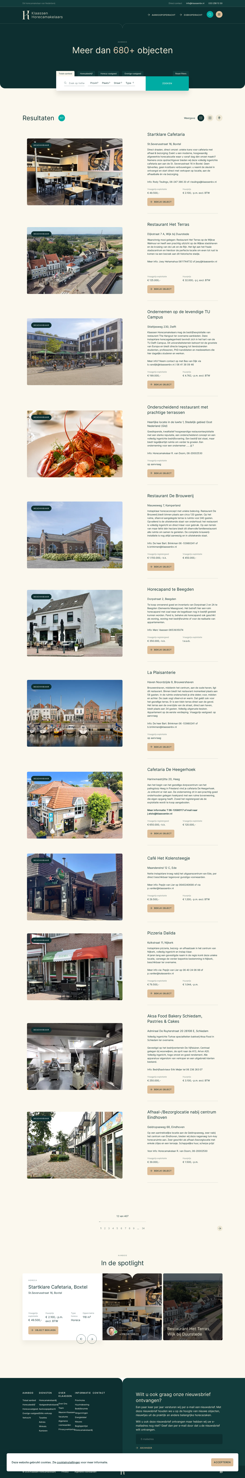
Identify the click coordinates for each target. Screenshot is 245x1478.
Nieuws (78, 1421)
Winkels (42, 1426)
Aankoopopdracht (47, 1409)
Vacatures (63, 1416)
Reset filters (180, 73)
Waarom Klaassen (66, 1412)
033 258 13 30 (215, 3)
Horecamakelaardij (48, 1400)
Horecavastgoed (30, 1409)
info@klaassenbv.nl (195, 3)
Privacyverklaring (66, 1429)
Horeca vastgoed (108, 73)
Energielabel (80, 1417)
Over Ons (62, 1403)
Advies (42, 1422)
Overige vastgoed (132, 73)
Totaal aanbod (29, 1400)
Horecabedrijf (86, 73)
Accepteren (222, 1462)
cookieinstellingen (68, 1462)
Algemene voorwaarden (85, 1471)
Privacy (65, 1471)
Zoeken (167, 83)
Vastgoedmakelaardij (48, 1404)
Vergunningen (81, 1413)
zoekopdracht (193, 15)
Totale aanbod (65, 73)
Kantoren (43, 1430)
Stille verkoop (45, 1413)
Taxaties (43, 1417)
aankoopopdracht (164, 15)
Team (61, 1408)
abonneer (146, 1448)
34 (143, 1228)
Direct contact (175, 3)
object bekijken (45, 1330)
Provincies (80, 1400)
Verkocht (26, 1417)
